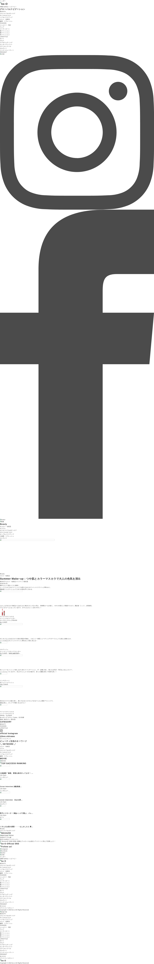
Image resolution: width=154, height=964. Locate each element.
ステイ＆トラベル (5, 46)
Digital (5, 837)
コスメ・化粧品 (5, 19)
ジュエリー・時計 (5, 25)
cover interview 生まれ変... (11, 800)
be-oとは (3, 906)
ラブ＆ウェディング (6, 42)
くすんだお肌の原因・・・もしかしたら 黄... (16, 826)
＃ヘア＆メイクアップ (7, 534)
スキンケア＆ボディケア (7, 13)
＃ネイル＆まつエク (6, 532)
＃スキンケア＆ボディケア (8, 530)
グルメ (2, 40)
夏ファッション (5, 32)
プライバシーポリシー (7, 908)
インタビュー (4, 777)
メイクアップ (20, 581)
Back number (9, 839)
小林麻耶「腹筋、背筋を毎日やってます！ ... (16, 773)
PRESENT (3, 52)
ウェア (2, 27)
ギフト (2, 38)
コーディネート (5, 29)
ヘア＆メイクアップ (6, 17)
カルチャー (3, 48)
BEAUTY (3, 11)
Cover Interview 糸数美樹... (11, 786)
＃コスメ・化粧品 (5, 526)
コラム (2, 748)
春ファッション (5, 31)
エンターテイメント (6, 44)
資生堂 (26, 581)
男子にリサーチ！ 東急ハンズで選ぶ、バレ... (16, 813)
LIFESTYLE (4, 36)
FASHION (3, 23)
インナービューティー (7, 50)
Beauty (2, 574)
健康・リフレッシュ (6, 21)
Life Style (3, 775)
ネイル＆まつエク (5, 15)
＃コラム (3, 528)
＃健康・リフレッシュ (7, 536)
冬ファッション (5, 34)
